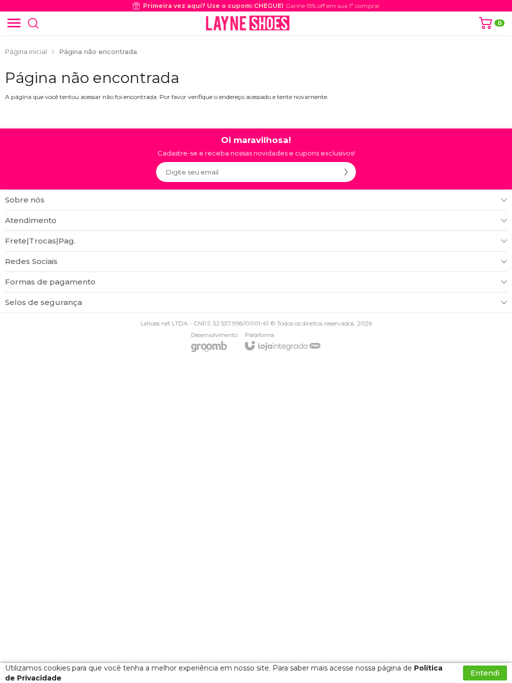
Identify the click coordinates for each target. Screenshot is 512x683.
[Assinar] (346, 172)
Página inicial (26, 52)
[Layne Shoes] (248, 23)
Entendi (485, 673)
